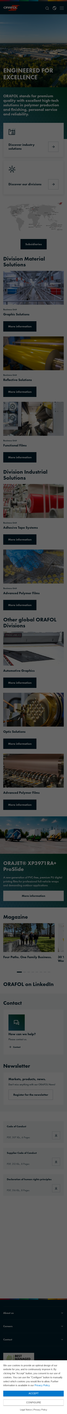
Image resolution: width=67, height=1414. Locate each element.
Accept (34, 1393)
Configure (33, 1402)
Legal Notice (26, 1410)
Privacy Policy (42, 1385)
